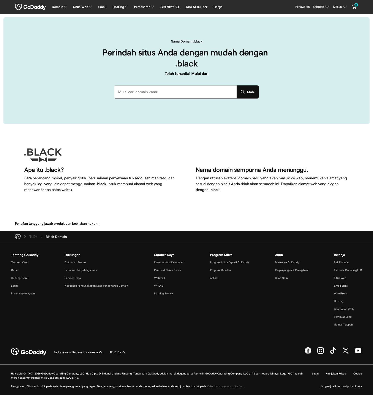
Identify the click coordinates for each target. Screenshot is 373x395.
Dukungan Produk (75, 262)
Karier (15, 270)
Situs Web (340, 277)
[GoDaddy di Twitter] (345, 353)
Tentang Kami (19, 262)
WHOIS (158, 285)
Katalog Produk (163, 293)
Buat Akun (281, 277)
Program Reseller (220, 270)
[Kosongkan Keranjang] (354, 7)
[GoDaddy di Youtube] (358, 353)
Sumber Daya (73, 277)
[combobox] (175, 92)
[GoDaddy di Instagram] (320, 353)
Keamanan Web (344, 309)
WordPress (340, 293)
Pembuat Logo (343, 316)
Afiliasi (214, 277)
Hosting (338, 301)
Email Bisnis (341, 285)
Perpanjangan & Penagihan (291, 270)
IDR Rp (115, 352)
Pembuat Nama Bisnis (167, 270)
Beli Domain (341, 262)
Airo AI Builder (196, 6)
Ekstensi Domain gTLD (348, 270)
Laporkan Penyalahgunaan (81, 270)
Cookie (357, 373)
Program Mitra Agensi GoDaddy (229, 262)
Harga (218, 6)
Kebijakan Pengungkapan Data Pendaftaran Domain (96, 285)
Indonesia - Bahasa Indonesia (76, 352)
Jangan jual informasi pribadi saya (341, 386)
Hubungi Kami (19, 277)
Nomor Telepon (343, 324)
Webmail (159, 277)
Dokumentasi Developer (169, 262)
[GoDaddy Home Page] (29, 352)
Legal (14, 285)
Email (102, 6)
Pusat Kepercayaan (23, 293)
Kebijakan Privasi (336, 373)
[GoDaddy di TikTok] (333, 353)
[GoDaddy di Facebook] (308, 353)
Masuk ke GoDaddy (287, 262)
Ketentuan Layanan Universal (225, 386)
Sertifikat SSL (170, 6)
